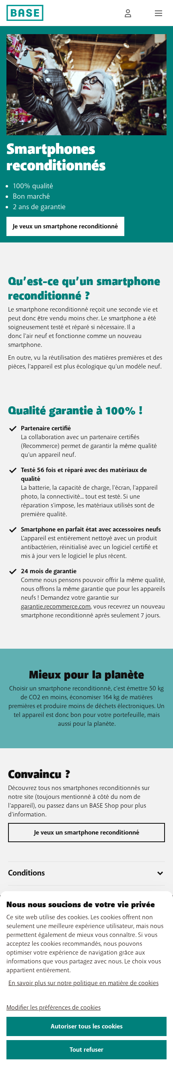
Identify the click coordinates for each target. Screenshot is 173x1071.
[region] (86, 981)
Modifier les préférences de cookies (53, 1008)
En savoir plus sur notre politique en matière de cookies (83, 983)
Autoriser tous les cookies (87, 1026)
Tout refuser (86, 1050)
